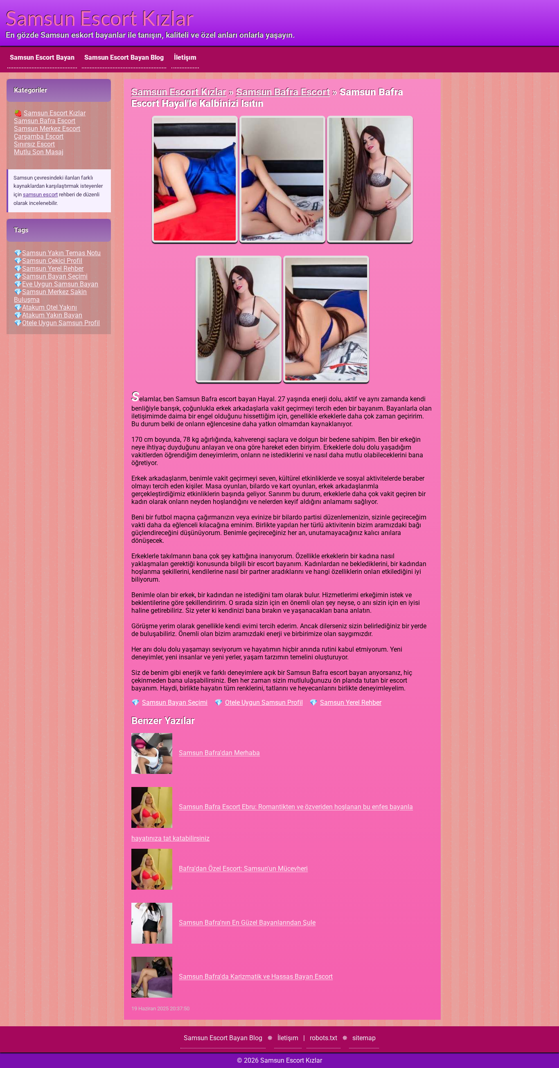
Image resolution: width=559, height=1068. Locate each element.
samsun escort (40, 194)
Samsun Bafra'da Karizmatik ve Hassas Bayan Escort (256, 977)
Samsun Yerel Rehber (350, 702)
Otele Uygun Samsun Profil (264, 702)
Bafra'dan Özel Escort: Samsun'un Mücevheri (243, 869)
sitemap (364, 1038)
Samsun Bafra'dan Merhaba (219, 753)
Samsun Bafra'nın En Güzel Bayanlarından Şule (247, 923)
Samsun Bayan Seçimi (174, 702)
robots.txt (323, 1038)
